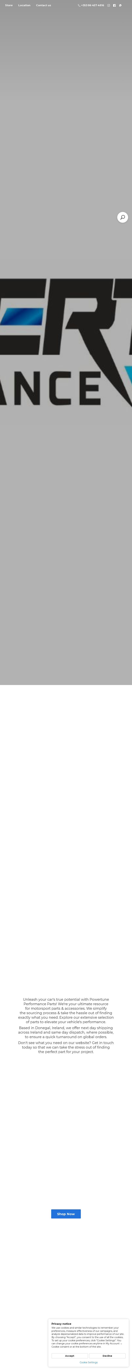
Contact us (43, 5)
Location (24, 5)
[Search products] (123, 217)
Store (9, 5)
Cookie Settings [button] (89, 1362)
